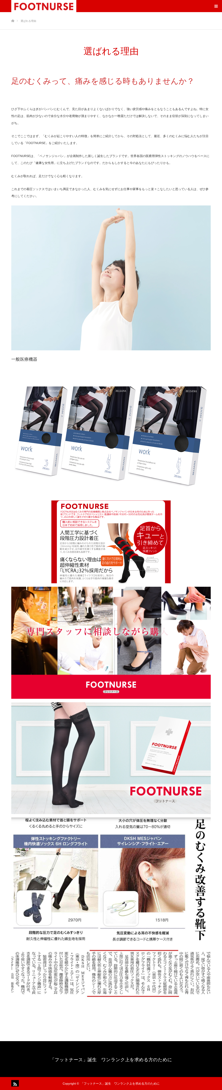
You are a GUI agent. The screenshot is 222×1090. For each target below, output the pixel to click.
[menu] (216, 6)
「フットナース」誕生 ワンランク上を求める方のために (111, 1059)
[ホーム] (12, 13)
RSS (14, 1083)
